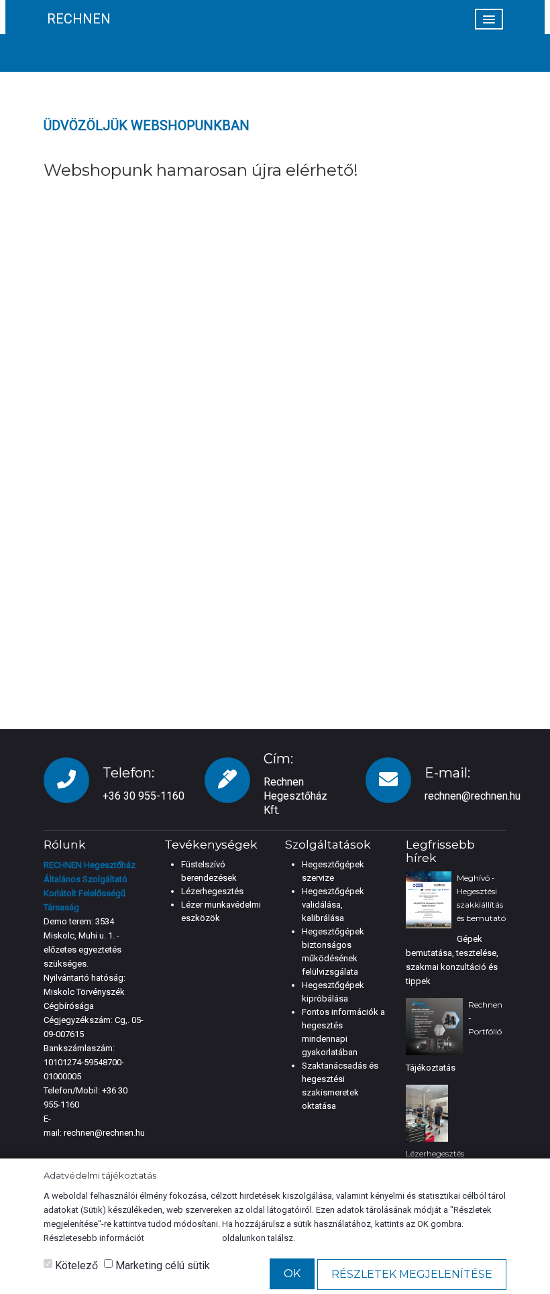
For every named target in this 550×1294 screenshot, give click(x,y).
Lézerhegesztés (212, 891)
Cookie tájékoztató (183, 1238)
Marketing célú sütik (161, 1265)
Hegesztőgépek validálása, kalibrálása (333, 904)
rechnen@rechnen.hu (472, 796)
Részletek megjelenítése (411, 1274)
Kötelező (75, 1265)
